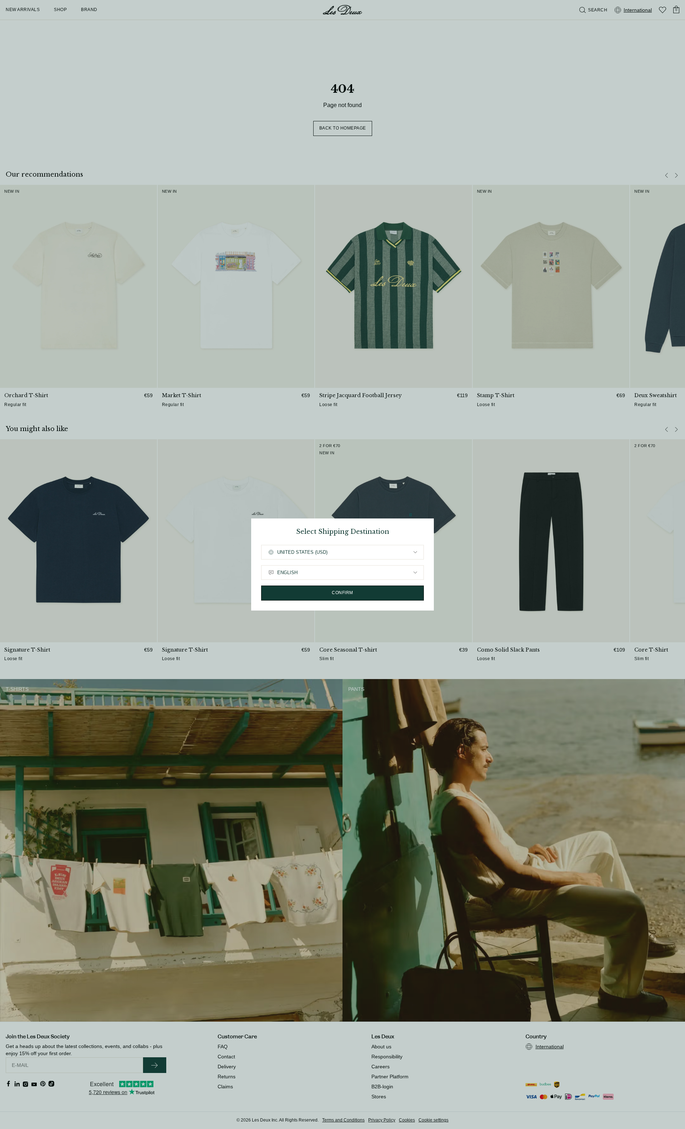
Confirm (342, 592)
